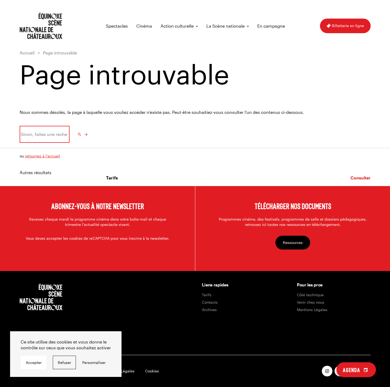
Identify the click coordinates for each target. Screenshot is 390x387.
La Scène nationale (225, 25)
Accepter (34, 362)
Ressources (293, 242)
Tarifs (206, 295)
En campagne (271, 25)
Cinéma (144, 25)
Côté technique (310, 295)
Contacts (210, 302)
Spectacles (117, 25)
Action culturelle (177, 25)
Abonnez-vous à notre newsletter (97, 206)
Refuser (64, 362)
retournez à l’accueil (42, 156)
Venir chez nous (310, 302)
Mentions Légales (312, 309)
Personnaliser (94, 362)
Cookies (152, 371)
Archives (209, 309)
